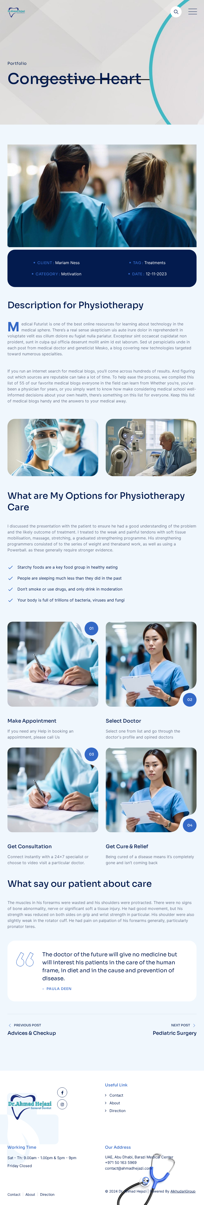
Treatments (154, 262)
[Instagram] (62, 1104)
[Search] (176, 11)
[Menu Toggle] (192, 11)
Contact (116, 1095)
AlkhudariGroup (183, 1191)
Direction (117, 1110)
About (114, 1103)
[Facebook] (62, 1092)
